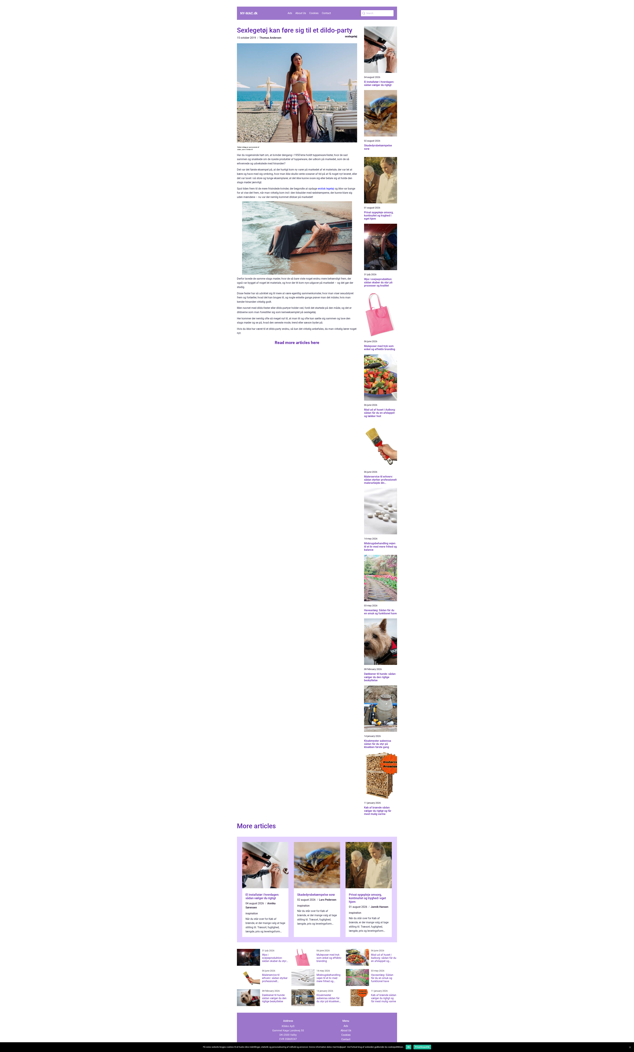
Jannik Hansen (379, 906)
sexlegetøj (351, 36)
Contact (326, 13)
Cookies (313, 13)
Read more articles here (297, 342)
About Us (300, 13)
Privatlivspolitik (422, 1047)
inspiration (252, 913)
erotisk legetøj (326, 188)
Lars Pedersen (327, 899)
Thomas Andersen (270, 37)
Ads (290, 13)
